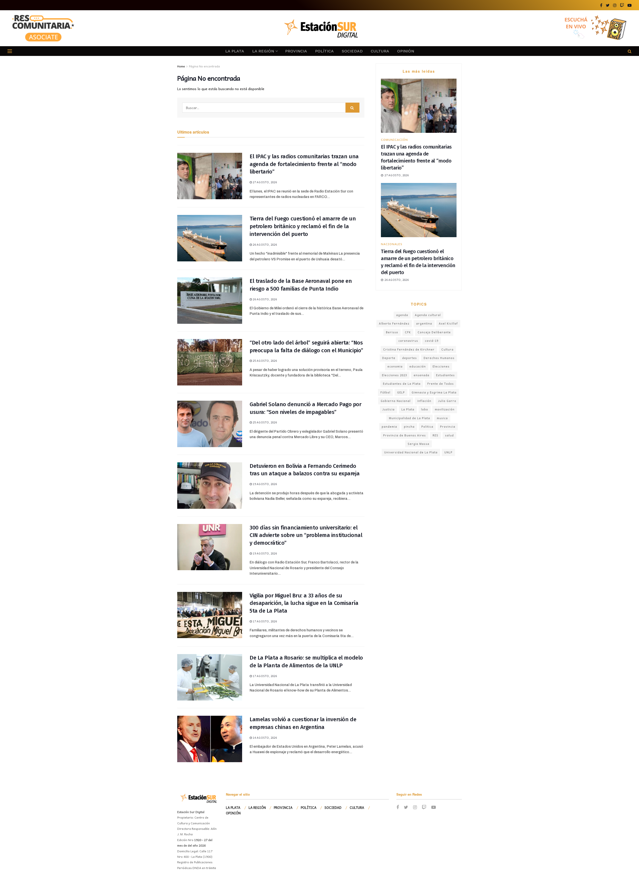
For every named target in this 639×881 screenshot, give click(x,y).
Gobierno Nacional (396, 401)
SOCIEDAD (352, 51)
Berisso (392, 332)
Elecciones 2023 (394, 375)
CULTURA (380, 51)
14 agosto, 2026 (264, 737)
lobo (424, 409)
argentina (424, 323)
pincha (409, 426)
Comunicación (394, 139)
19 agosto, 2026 (264, 484)
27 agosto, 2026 (264, 182)
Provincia (447, 426)
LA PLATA (234, 51)
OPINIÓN (405, 51)
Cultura (447, 349)
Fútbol (385, 392)
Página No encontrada (204, 66)
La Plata (407, 409)
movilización (445, 409)
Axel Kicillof (448, 323)
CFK (408, 332)
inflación (424, 401)
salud (449, 435)
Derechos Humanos (439, 358)
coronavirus (408, 341)
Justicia (388, 409)
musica (442, 418)
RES (435, 435)
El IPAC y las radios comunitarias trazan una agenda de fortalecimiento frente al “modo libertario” (304, 164)
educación (417, 366)
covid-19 (431, 341)
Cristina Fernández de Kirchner (409, 349)
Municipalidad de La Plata (409, 418)
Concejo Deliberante (434, 332)
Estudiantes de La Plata (402, 383)
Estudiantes (445, 375)
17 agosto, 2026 (264, 621)
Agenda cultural (428, 315)
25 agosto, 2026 (264, 360)
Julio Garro (447, 401)
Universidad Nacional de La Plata (411, 452)
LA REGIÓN (263, 51)
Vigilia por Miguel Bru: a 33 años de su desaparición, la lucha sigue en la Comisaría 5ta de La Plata (304, 603)
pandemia (389, 426)
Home (181, 66)
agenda (402, 315)
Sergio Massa (418, 444)
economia (395, 366)
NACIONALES (391, 243)
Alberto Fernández (394, 323)
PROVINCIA (296, 51)
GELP (401, 392)
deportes (409, 358)
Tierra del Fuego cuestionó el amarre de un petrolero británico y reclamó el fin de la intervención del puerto (303, 226)
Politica (427, 426)
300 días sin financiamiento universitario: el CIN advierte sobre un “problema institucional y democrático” (306, 535)
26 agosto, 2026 (264, 244)
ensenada (421, 375)
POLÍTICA (324, 51)
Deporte (388, 358)
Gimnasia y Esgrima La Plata (434, 392)
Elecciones (441, 366)
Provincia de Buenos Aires (404, 435)
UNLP (448, 452)
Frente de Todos (440, 383)
